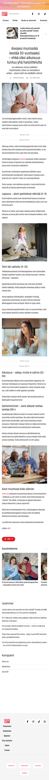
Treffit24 (24, 773)
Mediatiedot (7, 731)
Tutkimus (5, 494)
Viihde (15, 20)
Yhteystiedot (7, 726)
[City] (7, 721)
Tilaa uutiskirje (7, 741)
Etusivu (6, 20)
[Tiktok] (45, 14)
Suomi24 (5, 672)
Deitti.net (5, 662)
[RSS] (44, 721)
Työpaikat (7, 736)
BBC (9, 528)
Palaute (7, 750)
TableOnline (6, 667)
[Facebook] (32, 14)
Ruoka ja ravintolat (28, 20)
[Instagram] (39, 14)
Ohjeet (7, 745)
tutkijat (22, 159)
